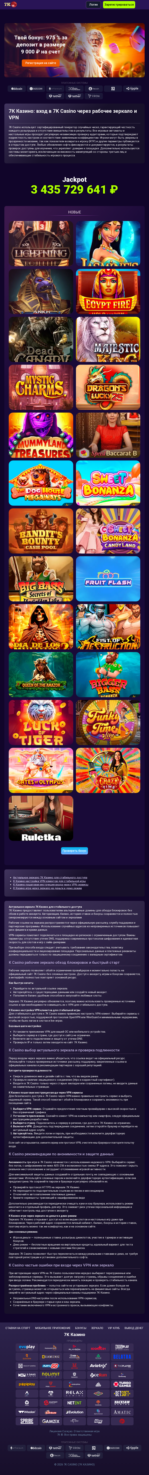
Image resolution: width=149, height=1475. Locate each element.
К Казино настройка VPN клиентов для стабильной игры (49, 881)
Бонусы (80, 1328)
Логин (93, 4)
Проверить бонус (74, 850)
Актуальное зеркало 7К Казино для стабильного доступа (50, 877)
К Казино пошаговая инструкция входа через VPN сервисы (50, 884)
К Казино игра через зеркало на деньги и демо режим (47, 888)
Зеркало (97, 1328)
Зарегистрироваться (119, 4)
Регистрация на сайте (40, 63)
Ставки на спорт (17, 1328)
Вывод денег (134, 1328)
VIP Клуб (114, 1328)
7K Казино (74, 1334)
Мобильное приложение (53, 1328)
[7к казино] (12, 4)
